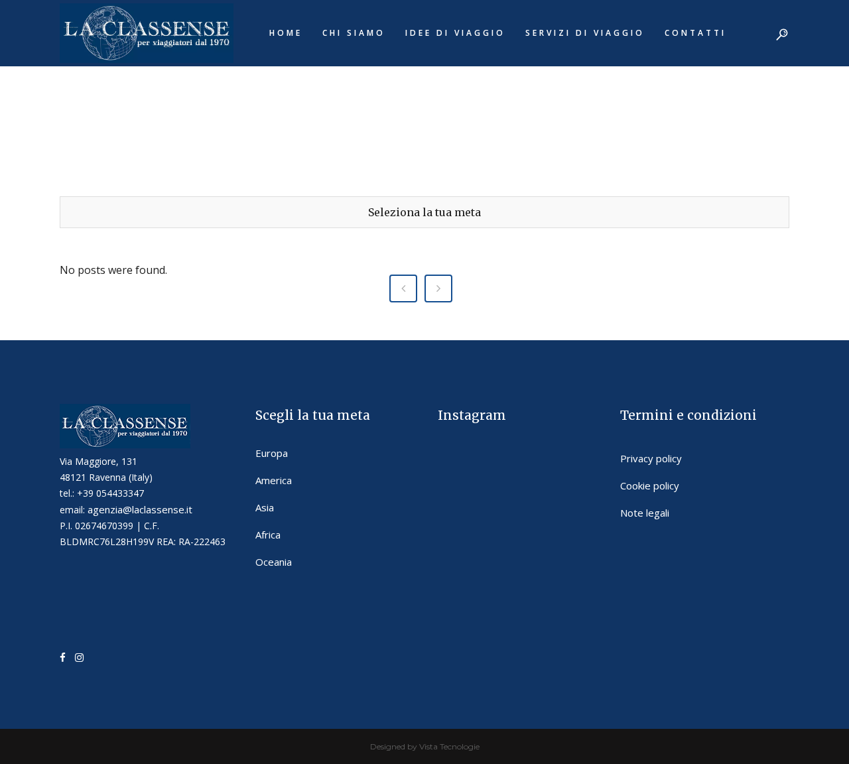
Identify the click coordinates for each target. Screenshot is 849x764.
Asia (264, 507)
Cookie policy (649, 485)
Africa (268, 534)
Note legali (644, 512)
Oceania (273, 561)
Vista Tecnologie (449, 746)
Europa (271, 453)
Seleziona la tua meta (424, 212)
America (273, 480)
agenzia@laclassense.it (140, 509)
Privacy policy (651, 458)
